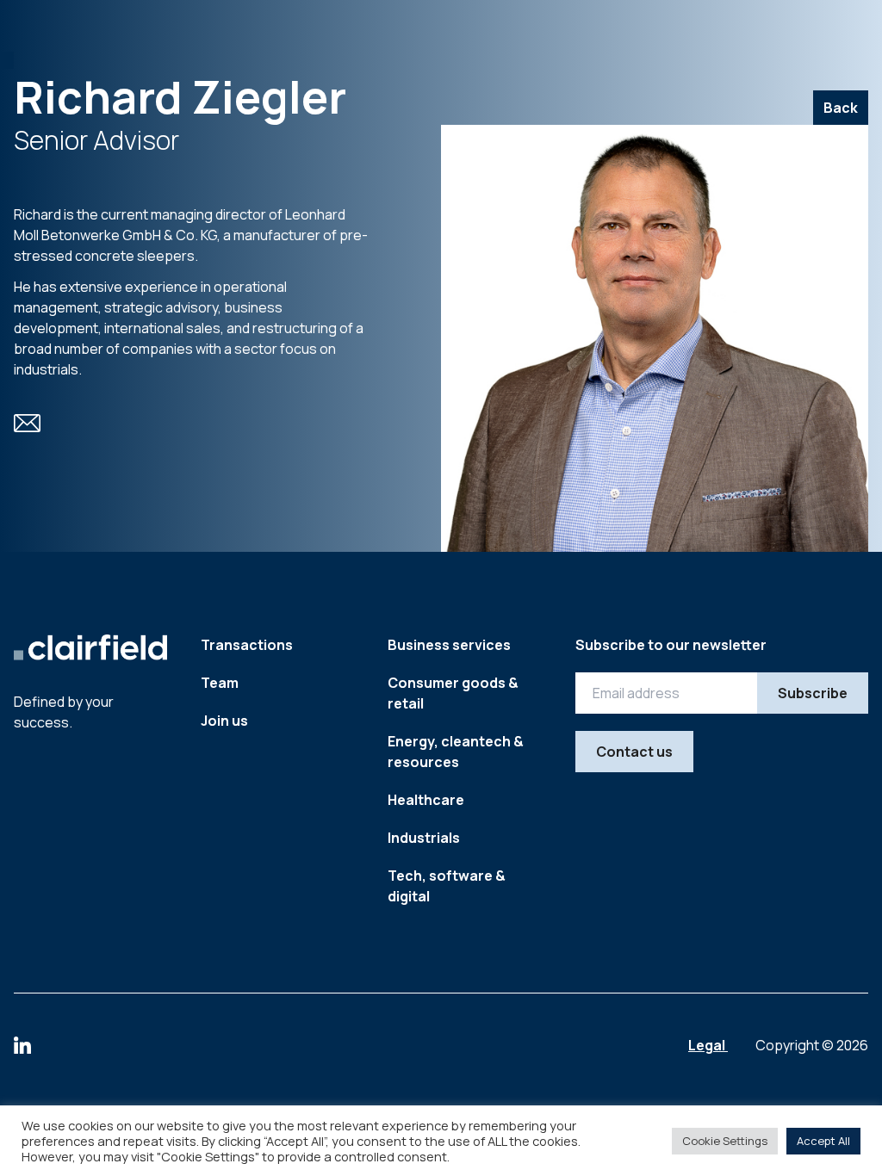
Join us (224, 720)
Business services (449, 644)
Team (220, 682)
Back (840, 107)
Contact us (634, 751)
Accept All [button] (823, 1140)
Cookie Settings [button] (724, 1140)
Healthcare (426, 799)
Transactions (247, 644)
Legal (708, 1045)
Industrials (424, 837)
